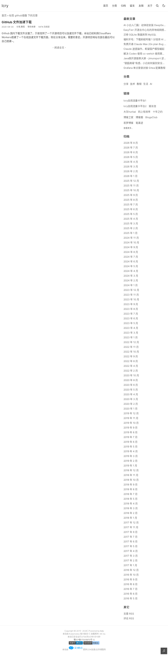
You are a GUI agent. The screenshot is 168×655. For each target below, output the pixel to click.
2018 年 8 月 (130, 489)
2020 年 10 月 (131, 375)
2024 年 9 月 (131, 247)
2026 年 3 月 (131, 166)
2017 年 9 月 (130, 532)
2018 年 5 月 (130, 498)
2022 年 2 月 (131, 370)
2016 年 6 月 (130, 593)
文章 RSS (129, 613)
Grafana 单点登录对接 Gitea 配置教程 (144, 67)
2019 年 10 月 (131, 422)
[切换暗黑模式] (163, 5)
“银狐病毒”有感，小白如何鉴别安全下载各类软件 (145, 63)
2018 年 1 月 (130, 517)
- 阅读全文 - (59, 47)
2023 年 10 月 (131, 299)
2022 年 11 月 (131, 346)
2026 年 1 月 (130, 176)
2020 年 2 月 (131, 403)
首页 (105, 5)
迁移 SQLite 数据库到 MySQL (140, 34)
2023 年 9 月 (131, 304)
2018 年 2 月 (130, 513)
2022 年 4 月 (131, 365)
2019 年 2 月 (130, 460)
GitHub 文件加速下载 (17, 22)
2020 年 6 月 (131, 384)
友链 (141, 5)
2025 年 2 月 (131, 228)
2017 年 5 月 (130, 546)
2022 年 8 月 (131, 361)
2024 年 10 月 (131, 242)
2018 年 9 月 (130, 484)
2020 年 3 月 (131, 399)
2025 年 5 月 (131, 214)
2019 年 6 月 (130, 441)
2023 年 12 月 (131, 289)
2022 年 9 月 (131, 356)
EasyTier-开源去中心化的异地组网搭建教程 (145, 29)
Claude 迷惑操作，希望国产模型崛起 (144, 48)
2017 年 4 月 (131, 551)
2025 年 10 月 (131, 190)
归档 (123, 5)
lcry (5, 5)
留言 (132, 5)
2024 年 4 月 (131, 271)
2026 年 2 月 (131, 171)
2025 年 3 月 (131, 223)
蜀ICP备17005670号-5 (84, 639)
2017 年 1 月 (130, 565)
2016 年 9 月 (130, 579)
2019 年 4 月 (131, 451)
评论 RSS (129, 618)
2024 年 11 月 (131, 237)
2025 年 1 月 (130, 233)
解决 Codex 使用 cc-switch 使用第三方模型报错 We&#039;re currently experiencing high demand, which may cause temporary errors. (145, 53)
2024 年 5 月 (131, 266)
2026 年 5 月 (131, 157)
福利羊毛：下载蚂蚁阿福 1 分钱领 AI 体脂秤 (145, 39)
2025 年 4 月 (131, 218)
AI (151, 83)
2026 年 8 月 (131, 142)
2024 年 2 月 (131, 280)
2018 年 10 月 (131, 479)
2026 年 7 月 (131, 147)
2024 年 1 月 (131, 285)
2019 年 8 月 (130, 432)
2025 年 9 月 (131, 195)
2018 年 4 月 (131, 503)
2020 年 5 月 (131, 389)
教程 (139, 83)
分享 (126, 83)
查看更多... (128, 128)
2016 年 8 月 (130, 584)
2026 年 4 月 (131, 161)
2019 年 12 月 (131, 413)
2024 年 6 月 (131, 261)
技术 (132, 83)
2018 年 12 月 (131, 470)
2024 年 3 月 (131, 275)
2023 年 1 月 (131, 337)
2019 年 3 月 (131, 456)
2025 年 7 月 (131, 204)
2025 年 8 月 (131, 199)
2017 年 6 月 (130, 541)
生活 (145, 83)
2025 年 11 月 (131, 185)
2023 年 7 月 (131, 313)
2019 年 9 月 (130, 427)
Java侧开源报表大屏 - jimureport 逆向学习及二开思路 (145, 58)
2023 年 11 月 (131, 294)
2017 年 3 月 (131, 555)
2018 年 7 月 (130, 494)
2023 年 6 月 (131, 318)
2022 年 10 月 (131, 351)
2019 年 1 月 (130, 465)
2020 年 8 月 (131, 380)
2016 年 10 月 (131, 574)
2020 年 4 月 (131, 394)
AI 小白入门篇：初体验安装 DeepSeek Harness (145, 25)
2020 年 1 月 (130, 408)
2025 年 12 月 (131, 180)
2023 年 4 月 (131, 327)
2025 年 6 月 (131, 209)
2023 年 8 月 (131, 308)
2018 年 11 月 (131, 475)
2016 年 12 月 (131, 570)
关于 (149, 5)
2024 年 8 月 (131, 252)
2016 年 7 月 (130, 589)
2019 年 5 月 (130, 446)
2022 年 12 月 (131, 342)
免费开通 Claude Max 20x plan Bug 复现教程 (145, 44)
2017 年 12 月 (131, 522)
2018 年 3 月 (131, 508)
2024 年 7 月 (131, 256)
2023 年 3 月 (131, 332)
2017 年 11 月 (131, 527)
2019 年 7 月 (130, 437)
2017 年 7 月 (130, 536)
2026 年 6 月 (131, 152)
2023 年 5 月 (131, 323)
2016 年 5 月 (130, 598)
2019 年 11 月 (131, 418)
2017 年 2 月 (130, 560)
